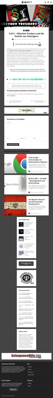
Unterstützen (30, 372)
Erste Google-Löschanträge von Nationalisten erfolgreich (37, 159)
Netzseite (34, 138)
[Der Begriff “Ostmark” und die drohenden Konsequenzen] (15, 205)
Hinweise (27, 30)
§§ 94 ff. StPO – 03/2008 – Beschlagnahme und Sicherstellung (37, 181)
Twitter (29, 386)
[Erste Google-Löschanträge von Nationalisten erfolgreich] (15, 163)
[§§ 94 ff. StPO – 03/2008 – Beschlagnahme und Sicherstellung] (15, 184)
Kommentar (9, 122)
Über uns (29, 369)
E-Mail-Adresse (23, 138)
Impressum (30, 366)
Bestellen (14, 389)
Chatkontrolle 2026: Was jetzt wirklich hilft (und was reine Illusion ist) (26, 318)
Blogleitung (16, 39)
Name (8, 138)
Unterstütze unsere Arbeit (26, 263)
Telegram (30, 383)
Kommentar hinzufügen (29, 39)
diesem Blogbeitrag (11, 95)
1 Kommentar (38, 213)
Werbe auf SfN (31, 374)
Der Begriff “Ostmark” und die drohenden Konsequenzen (36, 202)
